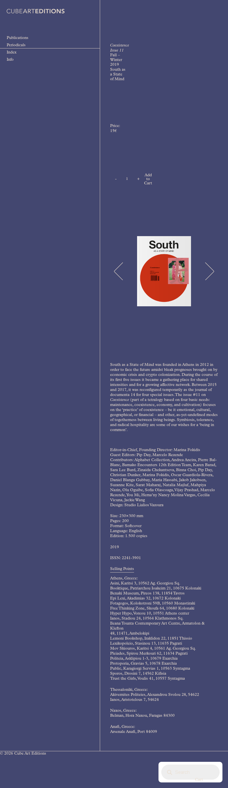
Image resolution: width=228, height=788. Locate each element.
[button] (118, 271)
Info (10, 60)
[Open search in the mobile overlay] (190, 772)
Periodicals (16, 45)
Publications (17, 38)
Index (11, 53)
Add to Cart (148, 179)
